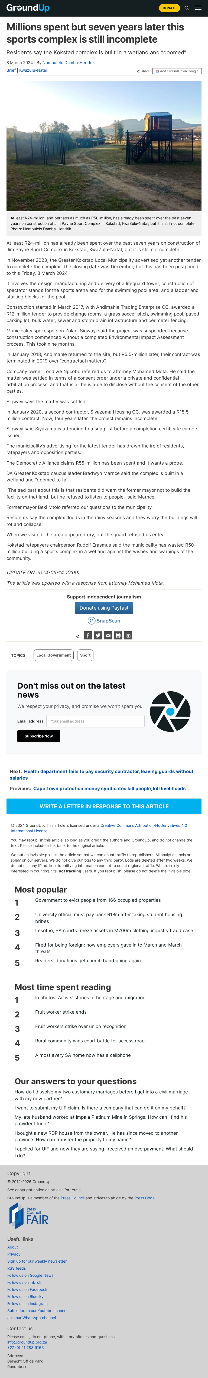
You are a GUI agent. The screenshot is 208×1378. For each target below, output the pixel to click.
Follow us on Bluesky (25, 1296)
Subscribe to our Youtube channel (37, 1310)
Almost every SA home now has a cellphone (83, 1055)
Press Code (144, 1198)
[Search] (187, 8)
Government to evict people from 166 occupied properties (98, 900)
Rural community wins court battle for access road (90, 1040)
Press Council (72, 1198)
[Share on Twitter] (99, 638)
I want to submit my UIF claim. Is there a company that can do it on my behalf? (100, 1108)
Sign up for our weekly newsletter (37, 1261)
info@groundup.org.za (27, 1342)
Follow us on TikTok (24, 1282)
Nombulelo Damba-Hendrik (69, 62)
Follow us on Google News (30, 1275)
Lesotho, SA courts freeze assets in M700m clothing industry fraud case (114, 930)
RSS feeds (16, 1268)
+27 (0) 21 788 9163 (25, 1347)
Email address (30, 721)
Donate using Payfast (104, 608)
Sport (85, 655)
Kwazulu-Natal (33, 70)
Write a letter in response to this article (104, 806)
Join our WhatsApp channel (31, 1317)
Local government (54, 655)
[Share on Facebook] (89, 638)
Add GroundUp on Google (179, 71)
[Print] (119, 638)
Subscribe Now (39, 736)
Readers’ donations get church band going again (88, 960)
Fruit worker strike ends (61, 1012)
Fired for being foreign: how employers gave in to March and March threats (108, 948)
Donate (169, 8)
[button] (198, 8)
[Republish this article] (128, 638)
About (12, 1247)
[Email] (109, 638)
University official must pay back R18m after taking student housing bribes (108, 918)
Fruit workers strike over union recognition (80, 1026)
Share (145, 71)
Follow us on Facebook (27, 1289)
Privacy (14, 1254)
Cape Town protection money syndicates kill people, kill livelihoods (109, 788)
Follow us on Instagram (27, 1303)
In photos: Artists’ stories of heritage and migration (90, 997)
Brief (11, 70)
